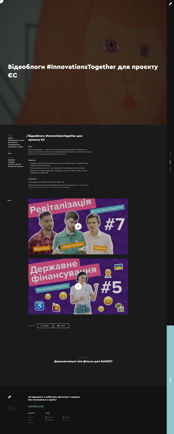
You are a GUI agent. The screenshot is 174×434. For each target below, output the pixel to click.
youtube (67, 417)
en (170, 322)
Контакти (31, 422)
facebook (46, 325)
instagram (50, 420)
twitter (62, 325)
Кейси (30, 420)
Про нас (30, 417)
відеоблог (11, 160)
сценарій (11, 162)
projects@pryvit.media (36, 406)
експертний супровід (15, 166)
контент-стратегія (14, 164)
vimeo (66, 420)
